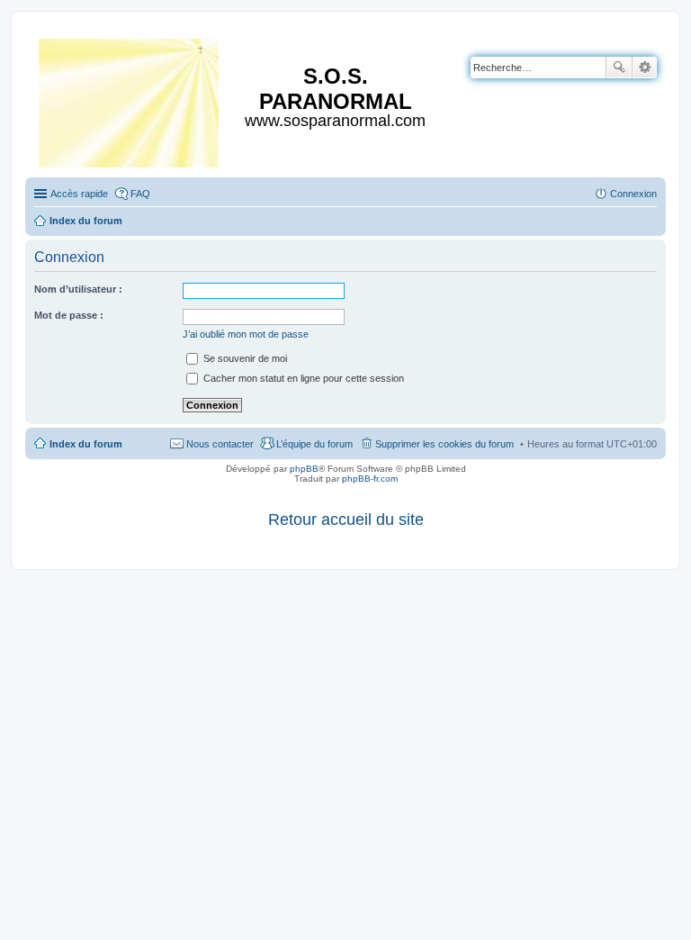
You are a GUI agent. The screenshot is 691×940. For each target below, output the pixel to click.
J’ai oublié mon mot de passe (246, 334)
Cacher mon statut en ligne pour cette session (302, 378)
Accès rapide (79, 193)
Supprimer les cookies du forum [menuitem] (444, 443)
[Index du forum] (130, 99)
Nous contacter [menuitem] (220, 443)
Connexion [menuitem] (633, 193)
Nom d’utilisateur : (78, 289)
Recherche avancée (645, 67)
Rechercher (619, 67)
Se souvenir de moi (244, 358)
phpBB (304, 469)
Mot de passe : (68, 315)
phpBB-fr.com (370, 479)
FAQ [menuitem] (140, 193)
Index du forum (85, 443)
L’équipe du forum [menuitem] (314, 443)
